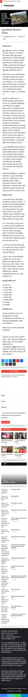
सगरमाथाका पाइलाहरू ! (16, 489)
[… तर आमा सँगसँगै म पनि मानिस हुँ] (21, 435)
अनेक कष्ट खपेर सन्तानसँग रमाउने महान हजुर (20, 455)
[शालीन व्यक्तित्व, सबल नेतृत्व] (5, 505)
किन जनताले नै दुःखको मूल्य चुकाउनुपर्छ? (16, 607)
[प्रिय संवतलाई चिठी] (5, 498)
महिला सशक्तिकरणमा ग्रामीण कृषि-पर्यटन (18, 597)
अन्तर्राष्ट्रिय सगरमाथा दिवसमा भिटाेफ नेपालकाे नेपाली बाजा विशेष (18, 615)
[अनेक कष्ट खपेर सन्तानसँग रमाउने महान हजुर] (21, 449)
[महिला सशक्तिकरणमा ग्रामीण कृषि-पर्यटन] (5, 600)
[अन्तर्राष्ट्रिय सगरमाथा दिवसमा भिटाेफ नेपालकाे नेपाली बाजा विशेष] (5, 619)
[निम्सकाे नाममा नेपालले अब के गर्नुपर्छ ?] (5, 512)
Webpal (19, 691)
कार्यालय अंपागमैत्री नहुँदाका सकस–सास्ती (7, 441)
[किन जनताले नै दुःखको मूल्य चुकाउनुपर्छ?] (5, 609)
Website (3, 407)
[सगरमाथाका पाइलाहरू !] (5, 492)
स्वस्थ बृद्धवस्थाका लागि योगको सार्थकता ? (17, 567)
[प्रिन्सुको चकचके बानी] (5, 532)
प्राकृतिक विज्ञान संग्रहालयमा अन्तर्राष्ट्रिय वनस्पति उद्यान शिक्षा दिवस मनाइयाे (19, 577)
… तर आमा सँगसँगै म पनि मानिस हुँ (20, 441)
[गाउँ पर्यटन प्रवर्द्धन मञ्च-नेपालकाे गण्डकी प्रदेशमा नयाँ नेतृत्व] (5, 523)
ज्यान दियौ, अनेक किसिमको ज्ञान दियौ (6, 455)
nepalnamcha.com (9, 36)
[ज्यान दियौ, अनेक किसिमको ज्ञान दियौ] (7, 449)
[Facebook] (3, 360)
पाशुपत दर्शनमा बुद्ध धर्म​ (15, 589)
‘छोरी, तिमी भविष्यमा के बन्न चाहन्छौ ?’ (18, 537)
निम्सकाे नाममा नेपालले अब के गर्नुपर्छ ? (12, 1)
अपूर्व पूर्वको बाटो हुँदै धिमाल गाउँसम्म (18, 558)
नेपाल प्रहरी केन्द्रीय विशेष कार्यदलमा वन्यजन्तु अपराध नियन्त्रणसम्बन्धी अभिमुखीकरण (18, 546)
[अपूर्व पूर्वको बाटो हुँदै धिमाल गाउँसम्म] (5, 560)
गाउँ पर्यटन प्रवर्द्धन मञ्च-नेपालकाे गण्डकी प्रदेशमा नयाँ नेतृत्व (19, 519)
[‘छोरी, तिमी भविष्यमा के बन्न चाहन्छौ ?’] (5, 539)
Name (3, 395)
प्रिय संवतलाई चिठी (15, 496)
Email (3, 401)
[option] (14, 475)
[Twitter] (6, 360)
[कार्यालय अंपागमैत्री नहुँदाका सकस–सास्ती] (7, 435)
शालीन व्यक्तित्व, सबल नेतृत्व (16, 503)
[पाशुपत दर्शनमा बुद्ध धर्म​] (5, 592)
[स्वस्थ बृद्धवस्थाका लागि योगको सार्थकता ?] (5, 570)
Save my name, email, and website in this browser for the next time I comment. (13, 415)
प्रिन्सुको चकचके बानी (15, 530)
